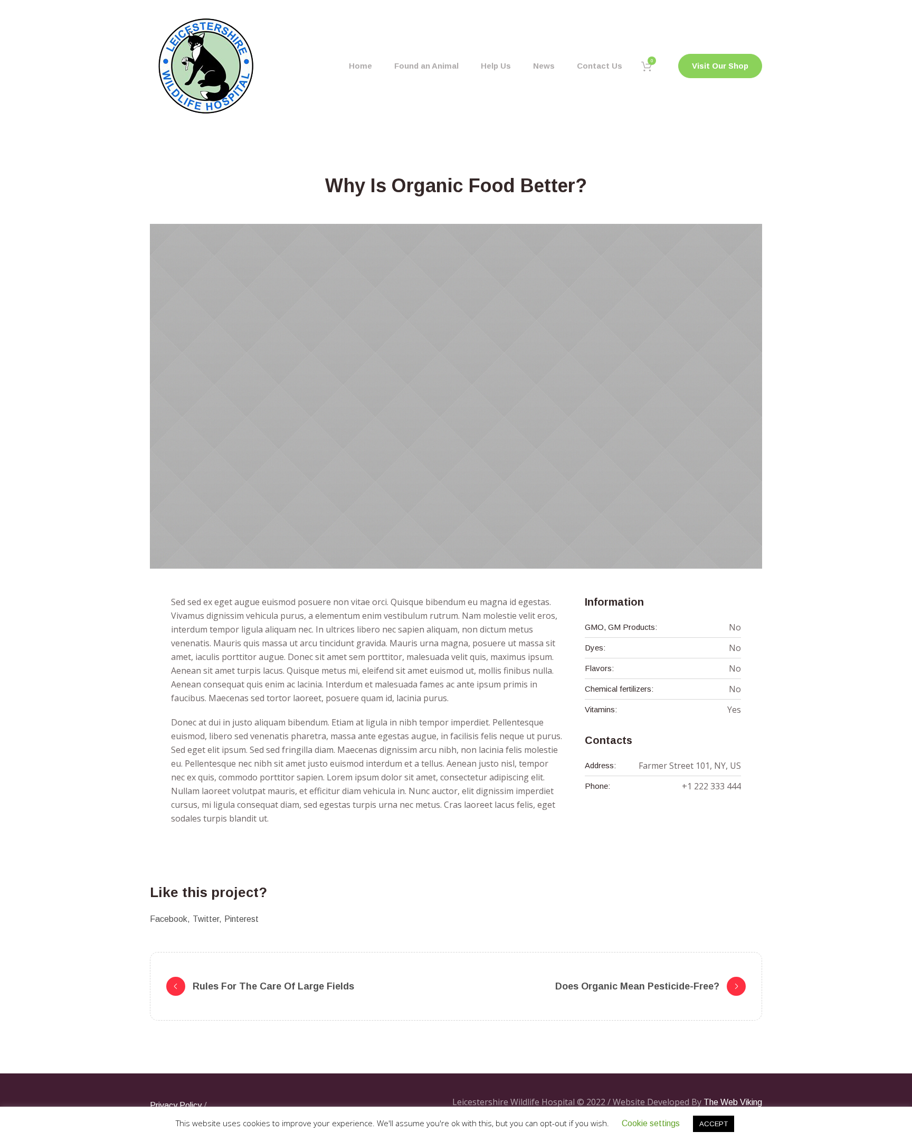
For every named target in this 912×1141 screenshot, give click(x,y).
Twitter (206, 918)
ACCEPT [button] (713, 1124)
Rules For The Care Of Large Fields (273, 986)
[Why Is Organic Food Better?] (456, 396)
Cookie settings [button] (651, 1123)
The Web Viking (733, 1102)
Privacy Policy (176, 1105)
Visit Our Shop (720, 65)
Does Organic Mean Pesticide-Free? (637, 986)
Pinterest (241, 918)
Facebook (168, 918)
